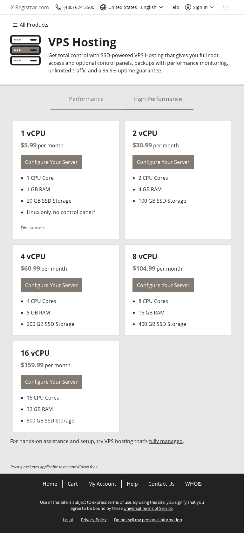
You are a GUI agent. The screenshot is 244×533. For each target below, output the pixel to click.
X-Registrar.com (30, 7)
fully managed (166, 441)
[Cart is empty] (225, 7)
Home (50, 483)
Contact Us (161, 483)
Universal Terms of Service (148, 508)
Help (132, 483)
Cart (73, 483)
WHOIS (193, 483)
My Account (102, 483)
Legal (68, 520)
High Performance (157, 99)
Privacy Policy (94, 520)
